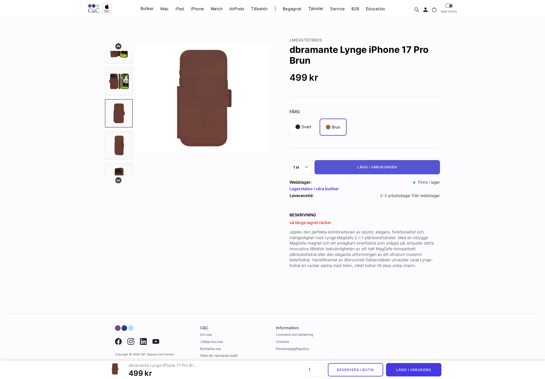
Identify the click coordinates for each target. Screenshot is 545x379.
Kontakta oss (210, 349)
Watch (217, 8)
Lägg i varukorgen (377, 167)
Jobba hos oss (211, 341)
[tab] (119, 81)
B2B (355, 8)
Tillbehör (259, 8)
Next (118, 180)
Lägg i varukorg (413, 370)
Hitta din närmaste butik (219, 355)
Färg (295, 111)
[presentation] (119, 113)
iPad (179, 8)
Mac (164, 8)
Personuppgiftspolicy (292, 349)
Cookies (282, 341)
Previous (118, 46)
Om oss (206, 334)
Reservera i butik (355, 370)
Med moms (449, 11)
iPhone (197, 8)
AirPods (236, 8)
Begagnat (292, 8)
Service (337, 8)
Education (375, 8)
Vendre (169, 354)
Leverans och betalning (294, 334)
